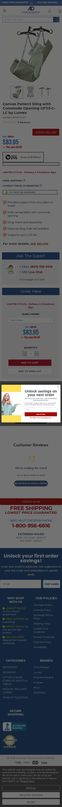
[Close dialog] (58, 386)
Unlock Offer (40, 414)
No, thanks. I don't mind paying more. (41, 417)
